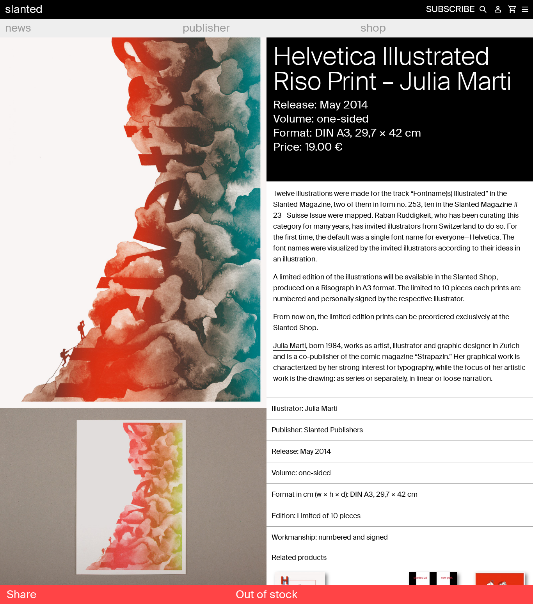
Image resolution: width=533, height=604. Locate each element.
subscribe (450, 9)
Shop (373, 28)
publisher (206, 28)
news (18, 28)
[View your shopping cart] (512, 9)
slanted (24, 9)
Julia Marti (289, 345)
